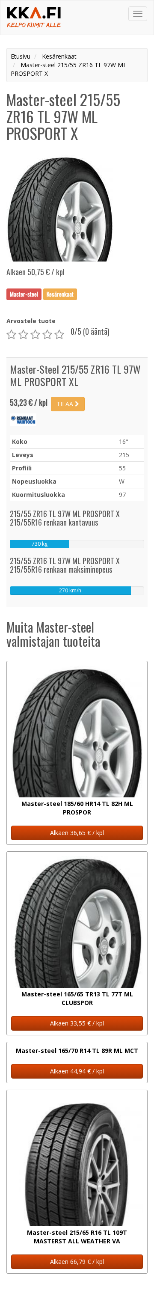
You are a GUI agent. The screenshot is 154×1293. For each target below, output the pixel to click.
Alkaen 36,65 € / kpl (77, 833)
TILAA (65, 404)
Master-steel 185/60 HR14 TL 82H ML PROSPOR (77, 808)
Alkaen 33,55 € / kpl (77, 1023)
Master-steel (24, 294)
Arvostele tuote (31, 321)
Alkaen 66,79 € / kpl (77, 1261)
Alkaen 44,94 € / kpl (77, 1071)
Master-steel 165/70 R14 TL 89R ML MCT (77, 1050)
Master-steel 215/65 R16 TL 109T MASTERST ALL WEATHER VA (77, 1236)
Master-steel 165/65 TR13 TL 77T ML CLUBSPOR (77, 998)
